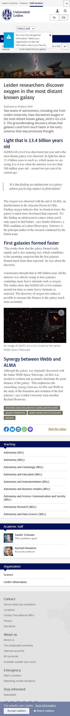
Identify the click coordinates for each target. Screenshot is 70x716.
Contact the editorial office (19, 615)
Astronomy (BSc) (14, 452)
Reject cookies (45, 711)
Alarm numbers (12, 675)
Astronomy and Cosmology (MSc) (23, 467)
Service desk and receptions (20, 604)
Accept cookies (16, 711)
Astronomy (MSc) (14, 460)
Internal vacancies (14, 651)
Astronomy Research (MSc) (20, 507)
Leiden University (10, 3)
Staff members (36, 3)
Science (8, 575)
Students (24, 3)
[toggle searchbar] (65, 11)
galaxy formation (15, 413)
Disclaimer (9, 626)
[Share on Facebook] (6, 429)
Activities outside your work (20, 662)
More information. (45, 705)
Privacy (8, 621)
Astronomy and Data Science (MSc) (25, 514)
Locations (9, 610)
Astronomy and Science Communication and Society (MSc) (34, 498)
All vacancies (11, 656)
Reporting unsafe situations (19, 681)
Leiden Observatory (15, 582)
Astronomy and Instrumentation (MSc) (26, 482)
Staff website (6, 48)
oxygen (10, 418)
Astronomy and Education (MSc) (23, 474)
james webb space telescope (45, 413)
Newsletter (10, 695)
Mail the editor (57, 429)
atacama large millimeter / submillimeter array (32, 408)
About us (9, 640)
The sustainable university (18, 645)
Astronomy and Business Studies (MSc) (27, 489)
